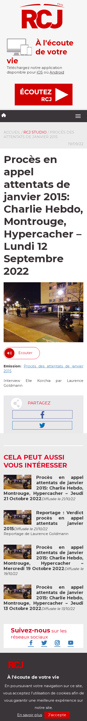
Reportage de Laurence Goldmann (43, 523)
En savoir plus (29, 715)
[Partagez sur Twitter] (42, 425)
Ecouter (25, 353)
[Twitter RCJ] (43, 643)
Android (57, 72)
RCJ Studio (35, 132)
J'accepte (57, 715)
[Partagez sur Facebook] (42, 414)
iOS (40, 72)
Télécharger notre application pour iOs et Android (35, 681)
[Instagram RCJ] (56, 643)
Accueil (12, 132)
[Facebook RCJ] (30, 643)
